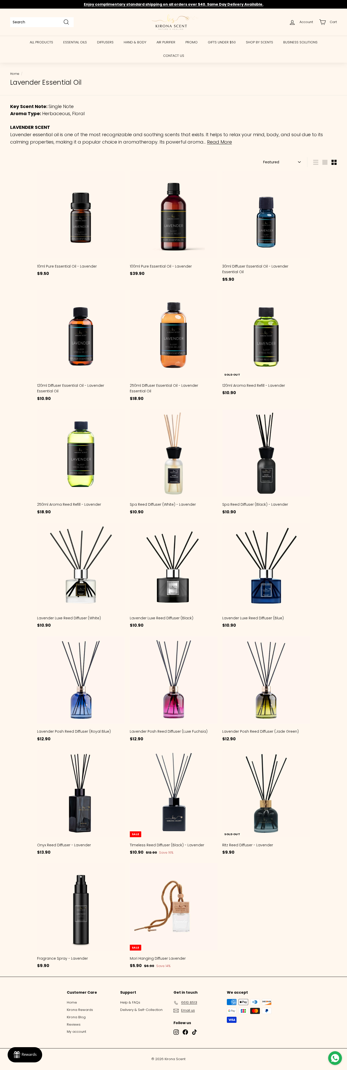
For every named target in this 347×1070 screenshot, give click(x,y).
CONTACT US (173, 55)
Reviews (74, 1024)
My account (76, 1031)
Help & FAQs (130, 1002)
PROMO (191, 42)
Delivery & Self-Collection (141, 1009)
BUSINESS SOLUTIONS (300, 42)
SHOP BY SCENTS (259, 42)
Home (14, 74)
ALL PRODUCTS (41, 42)
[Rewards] (25, 1054)
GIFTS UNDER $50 (222, 42)
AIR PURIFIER (165, 42)
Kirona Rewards (80, 1009)
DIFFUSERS (105, 42)
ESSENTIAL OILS (75, 42)
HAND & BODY (135, 42)
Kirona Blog (76, 1017)
